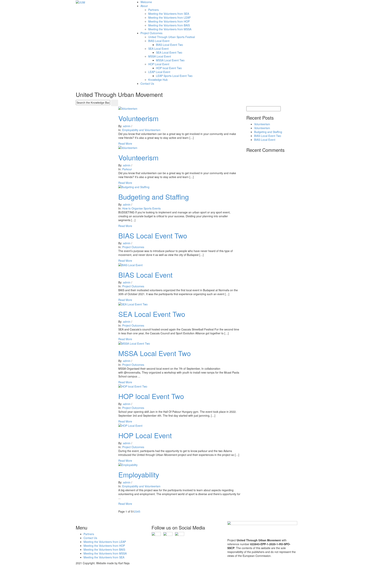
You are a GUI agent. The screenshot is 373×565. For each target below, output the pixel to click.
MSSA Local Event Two (170, 60)
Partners (153, 10)
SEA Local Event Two (169, 52)
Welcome (146, 2)
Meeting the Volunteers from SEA (168, 14)
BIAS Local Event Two (169, 45)
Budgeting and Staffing (153, 197)
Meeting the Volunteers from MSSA (169, 29)
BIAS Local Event (158, 41)
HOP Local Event (158, 64)
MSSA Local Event (159, 56)
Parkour (127, 169)
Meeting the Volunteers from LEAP (169, 17)
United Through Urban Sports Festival (171, 37)
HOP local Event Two (169, 68)
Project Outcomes (151, 33)
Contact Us (147, 83)
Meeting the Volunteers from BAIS (169, 25)
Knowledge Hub (158, 80)
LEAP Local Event (159, 72)
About (144, 6)
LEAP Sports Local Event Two (174, 76)
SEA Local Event (158, 48)
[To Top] (1, 519)
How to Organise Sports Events (141, 208)
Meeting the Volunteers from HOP (169, 21)
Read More (125, 143)
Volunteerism (138, 118)
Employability (138, 474)
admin (127, 126)
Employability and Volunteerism (141, 130)
